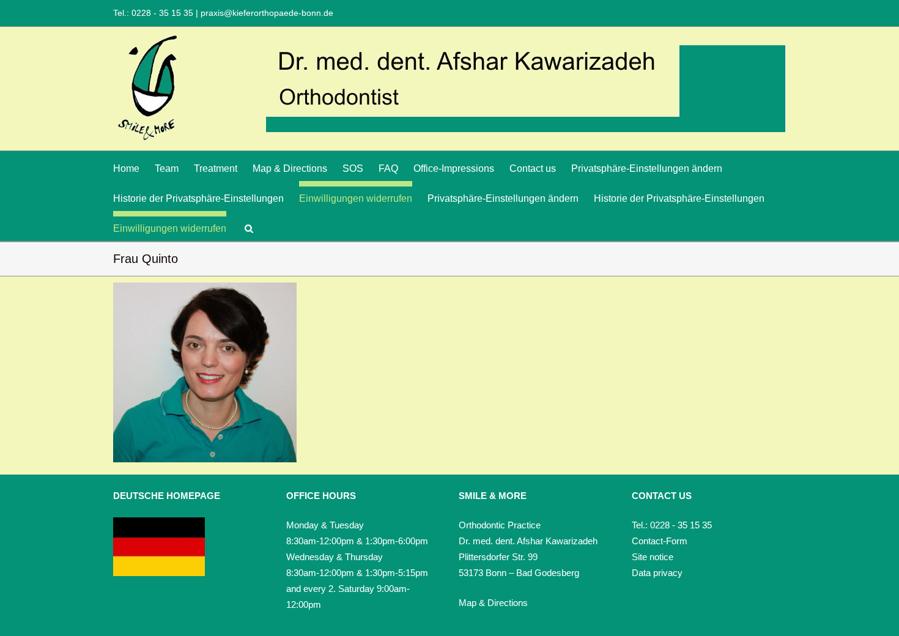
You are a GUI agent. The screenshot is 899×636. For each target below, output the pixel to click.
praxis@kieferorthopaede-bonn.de (265, 13)
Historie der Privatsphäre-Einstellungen (198, 198)
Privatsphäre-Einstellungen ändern (646, 168)
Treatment (215, 168)
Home (126, 168)
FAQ (388, 168)
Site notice (652, 557)
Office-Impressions (453, 168)
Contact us (532, 168)
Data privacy (657, 573)
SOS (352, 168)
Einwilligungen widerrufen (355, 198)
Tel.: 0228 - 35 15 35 (154, 13)
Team (167, 168)
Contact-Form (659, 541)
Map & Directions (290, 168)
